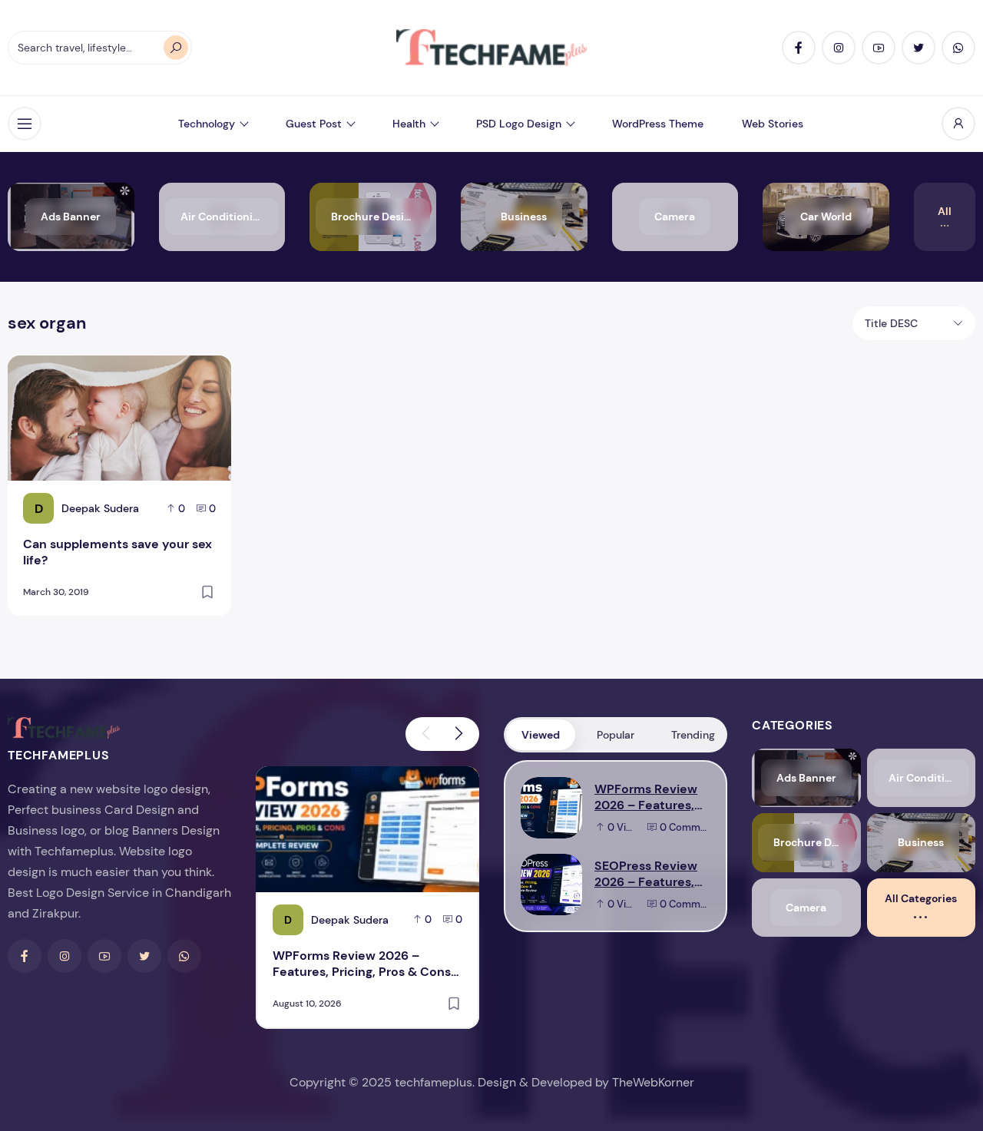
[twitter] (918, 47)
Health (408, 124)
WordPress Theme (657, 124)
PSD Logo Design (518, 124)
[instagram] (839, 47)
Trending (693, 735)
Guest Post (314, 124)
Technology (206, 124)
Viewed (540, 735)
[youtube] (878, 47)
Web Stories (772, 124)
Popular (615, 735)
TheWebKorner (653, 1082)
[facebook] (799, 47)
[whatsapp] (958, 47)
